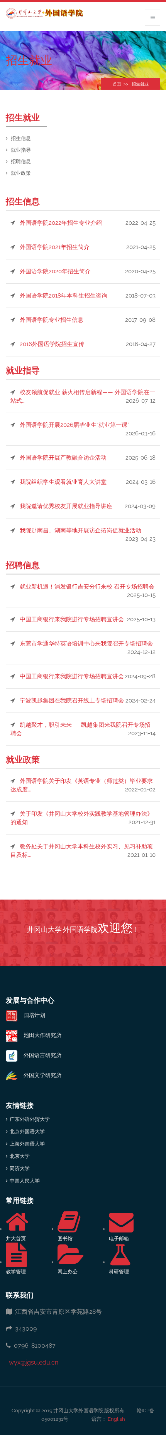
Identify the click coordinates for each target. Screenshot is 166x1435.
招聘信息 (21, 161)
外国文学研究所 (39, 1075)
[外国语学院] (44, 13)
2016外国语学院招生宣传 (52, 344)
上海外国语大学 (27, 1144)
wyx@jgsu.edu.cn (32, 1362)
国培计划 (31, 1015)
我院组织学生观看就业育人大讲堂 (63, 481)
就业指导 (21, 150)
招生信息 (21, 138)
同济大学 (20, 1168)
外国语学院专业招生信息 (51, 319)
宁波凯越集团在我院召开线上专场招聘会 (72, 700)
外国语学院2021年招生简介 (55, 247)
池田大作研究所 (39, 1035)
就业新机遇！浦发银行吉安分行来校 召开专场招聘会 (87, 586)
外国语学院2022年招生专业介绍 (61, 222)
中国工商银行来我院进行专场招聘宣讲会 (72, 619)
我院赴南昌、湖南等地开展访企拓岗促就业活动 (80, 530)
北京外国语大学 (27, 1131)
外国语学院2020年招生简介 (55, 271)
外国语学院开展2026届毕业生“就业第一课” (74, 424)
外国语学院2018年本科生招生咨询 (63, 295)
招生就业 (140, 84)
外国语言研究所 (39, 1055)
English (116, 1419)
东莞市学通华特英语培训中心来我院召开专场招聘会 (86, 643)
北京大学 (20, 1156)
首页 (117, 84)
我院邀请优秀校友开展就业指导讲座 (66, 506)
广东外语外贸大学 (30, 1119)
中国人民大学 (25, 1181)
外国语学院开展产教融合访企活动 (63, 457)
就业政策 (21, 173)
